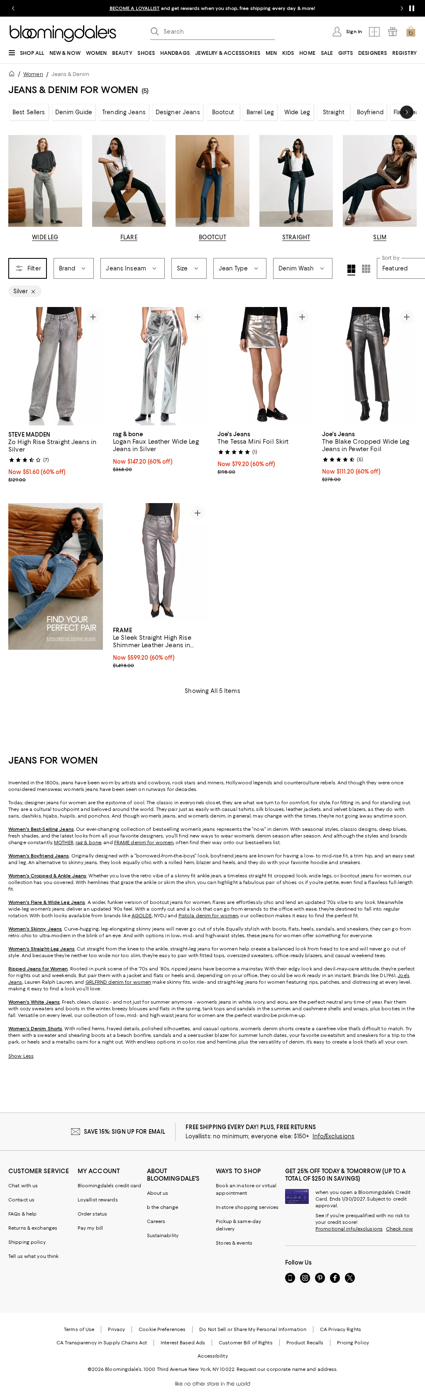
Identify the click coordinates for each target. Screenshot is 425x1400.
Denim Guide (73, 112)
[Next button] (406, 112)
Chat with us (23, 1186)
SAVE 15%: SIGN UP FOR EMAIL (125, 1131)
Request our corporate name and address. (287, 1369)
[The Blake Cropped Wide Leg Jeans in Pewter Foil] (369, 366)
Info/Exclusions (333, 1136)
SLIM (379, 237)
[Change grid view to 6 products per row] (366, 269)
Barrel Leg (260, 112)
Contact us (21, 1200)
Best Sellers (28, 112)
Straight (333, 112)
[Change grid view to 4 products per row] (351, 270)
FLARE (128, 237)
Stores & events (234, 1243)
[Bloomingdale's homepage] (13, 75)
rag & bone (88, 842)
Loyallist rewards (98, 1200)
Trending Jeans (124, 112)
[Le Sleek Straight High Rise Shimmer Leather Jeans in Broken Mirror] (160, 562)
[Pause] (412, 8)
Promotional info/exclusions (349, 1229)
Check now (399, 1229)
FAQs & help (22, 1214)
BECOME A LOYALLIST (135, 8)
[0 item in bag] (411, 31)
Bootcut (223, 112)
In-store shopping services (247, 1207)
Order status (92, 1214)
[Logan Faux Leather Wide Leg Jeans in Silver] (160, 366)
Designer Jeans (178, 112)
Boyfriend (370, 112)
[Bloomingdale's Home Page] (62, 33)
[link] (55, 456)
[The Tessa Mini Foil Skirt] (264, 366)
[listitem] (212, 8)
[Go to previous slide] (13, 8)
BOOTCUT (212, 237)
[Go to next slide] (402, 8)
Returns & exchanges (32, 1228)
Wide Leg (297, 112)
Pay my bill (90, 1228)
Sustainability (163, 1235)
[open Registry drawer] (392, 31)
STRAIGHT (296, 237)
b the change (162, 1207)
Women (33, 74)
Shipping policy (27, 1242)
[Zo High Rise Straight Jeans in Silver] (55, 366)
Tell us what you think (33, 1256)
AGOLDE (142, 916)
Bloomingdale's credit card (110, 1186)
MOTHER (63, 842)
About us (158, 1193)
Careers (156, 1221)
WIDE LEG (45, 237)
